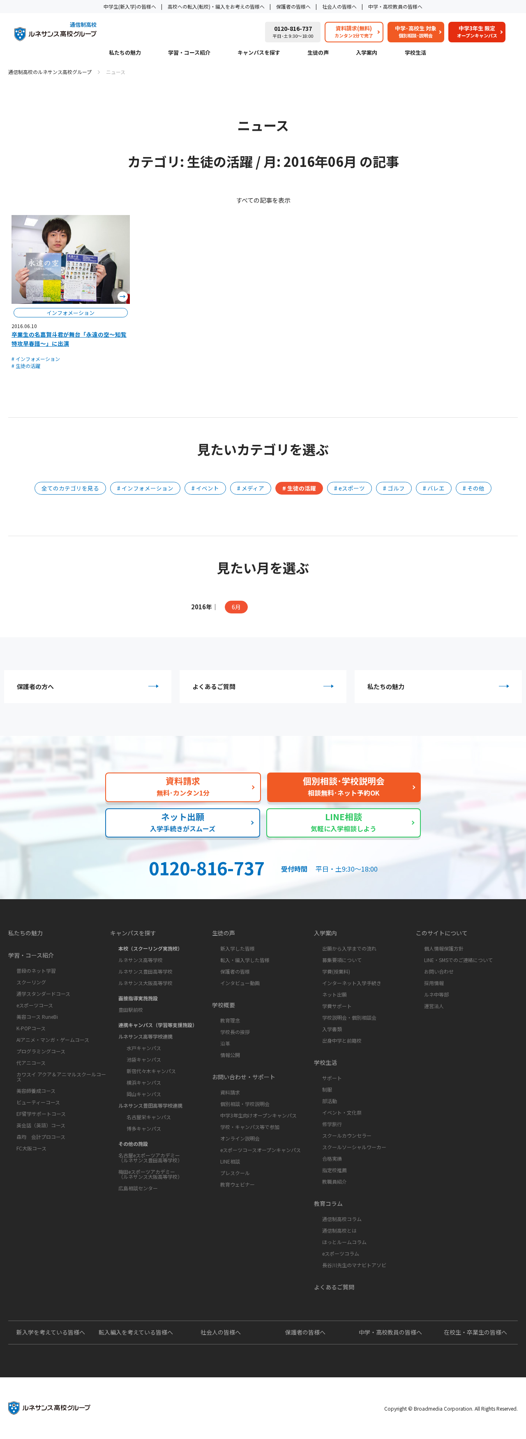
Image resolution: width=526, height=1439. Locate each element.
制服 (327, 1089)
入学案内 (366, 53)
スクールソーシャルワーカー (354, 1146)
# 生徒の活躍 (26, 365)
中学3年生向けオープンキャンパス (258, 1115)
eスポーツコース (34, 1005)
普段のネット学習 (36, 970)
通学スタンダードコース (43, 993)
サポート (332, 1077)
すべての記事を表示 (263, 200)
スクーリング (31, 982)
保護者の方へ (35, 686)
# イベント (205, 488)
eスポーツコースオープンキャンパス (260, 1149)
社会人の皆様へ (339, 6)
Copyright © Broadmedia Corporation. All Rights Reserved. (451, 1408)
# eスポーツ (349, 488)
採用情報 (434, 982)
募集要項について (342, 959)
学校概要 (223, 1005)
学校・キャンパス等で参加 (249, 1126)
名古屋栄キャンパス (149, 1116)
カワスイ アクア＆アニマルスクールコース (61, 1077)
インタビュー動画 (240, 982)
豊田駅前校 (130, 1009)
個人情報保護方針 (444, 948)
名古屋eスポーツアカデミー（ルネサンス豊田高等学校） (150, 1158)
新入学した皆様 (237, 948)
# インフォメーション (36, 358)
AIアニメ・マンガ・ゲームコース (52, 1039)
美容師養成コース (35, 1090)
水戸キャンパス (144, 1047)
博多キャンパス (144, 1128)
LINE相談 (230, 1161)
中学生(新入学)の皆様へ (130, 6)
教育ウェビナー (237, 1184)
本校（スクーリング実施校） (150, 948)
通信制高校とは (339, 1230)
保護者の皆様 (235, 971)
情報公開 (230, 1054)
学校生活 (415, 53)
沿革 (225, 1043)
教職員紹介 (334, 1181)
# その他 (473, 488)
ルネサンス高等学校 (140, 959)
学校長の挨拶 (235, 1031)
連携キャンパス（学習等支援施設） (157, 1024)
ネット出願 (334, 994)
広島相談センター (138, 1188)
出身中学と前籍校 (342, 1040)
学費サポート (337, 1005)
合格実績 (332, 1158)
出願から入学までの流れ (349, 948)
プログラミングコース (40, 1051)
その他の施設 (133, 1143)
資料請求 (230, 1092)
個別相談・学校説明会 (245, 1103)
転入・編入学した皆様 (245, 959)
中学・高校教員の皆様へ (395, 6)
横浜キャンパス (144, 1082)
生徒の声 (318, 53)
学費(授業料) (336, 971)
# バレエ (434, 488)
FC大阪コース (31, 1148)
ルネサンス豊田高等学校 (145, 971)
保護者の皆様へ (293, 6)
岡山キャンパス (144, 1093)
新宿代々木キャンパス (151, 1070)
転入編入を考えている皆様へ (136, 1332)
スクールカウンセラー (346, 1135)
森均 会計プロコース (40, 1136)
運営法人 (434, 1005)
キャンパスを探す (259, 53)
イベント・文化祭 (342, 1112)
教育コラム (328, 1203)
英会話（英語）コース (40, 1125)
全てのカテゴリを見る (70, 488)
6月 (236, 607)
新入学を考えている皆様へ (50, 1332)
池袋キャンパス (144, 1059)
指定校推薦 (334, 1169)
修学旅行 (332, 1123)
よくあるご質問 (213, 686)
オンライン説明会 (240, 1138)
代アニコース (31, 1062)
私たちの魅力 (125, 53)
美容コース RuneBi (37, 1016)
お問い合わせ (439, 971)
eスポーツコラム (340, 1253)
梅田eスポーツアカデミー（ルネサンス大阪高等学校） (150, 1174)
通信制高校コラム (342, 1218)
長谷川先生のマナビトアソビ (354, 1264)
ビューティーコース (38, 1102)
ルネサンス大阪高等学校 (145, 982)
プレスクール (235, 1172)
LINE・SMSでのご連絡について (458, 959)
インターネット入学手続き (351, 982)
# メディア (250, 488)
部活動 (329, 1100)
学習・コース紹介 (189, 53)
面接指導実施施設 (138, 998)
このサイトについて (442, 933)
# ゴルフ (394, 488)
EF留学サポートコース (41, 1113)
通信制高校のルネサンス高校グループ (50, 71)
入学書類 (332, 1028)
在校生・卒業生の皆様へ (475, 1332)
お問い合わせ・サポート (243, 1077)
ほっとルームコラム (344, 1241)
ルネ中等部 (436, 994)
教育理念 (230, 1020)
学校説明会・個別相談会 (349, 1017)
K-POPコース (31, 1028)
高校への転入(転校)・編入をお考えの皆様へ (216, 6)
